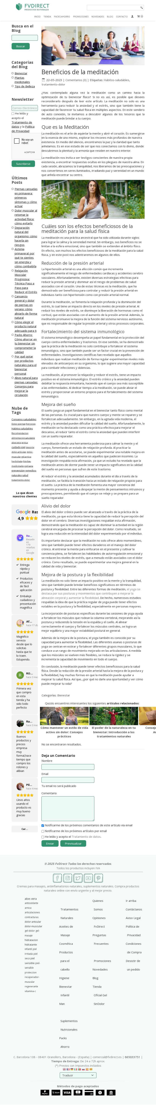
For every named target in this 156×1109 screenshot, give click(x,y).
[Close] (132, 536)
